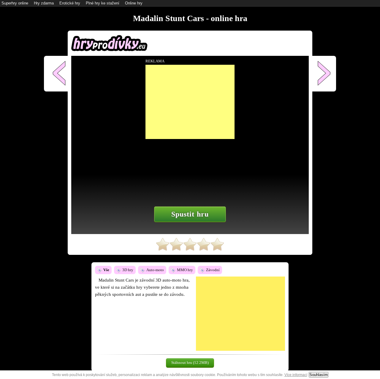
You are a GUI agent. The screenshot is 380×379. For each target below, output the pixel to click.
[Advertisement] (240, 314)
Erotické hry (69, 3)
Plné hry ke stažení (102, 3)
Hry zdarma (44, 3)
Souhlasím (318, 374)
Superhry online (14, 3)
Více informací (295, 375)
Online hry (133, 3)
